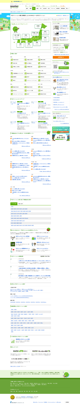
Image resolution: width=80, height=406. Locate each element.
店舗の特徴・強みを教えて (16, 179)
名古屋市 (15, 320)
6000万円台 (38, 302)
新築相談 (39, 384)
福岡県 (12, 225)
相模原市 (25, 314)
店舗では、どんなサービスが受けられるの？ (19, 176)
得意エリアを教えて (36, 153)
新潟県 (12, 213)
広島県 (12, 220)
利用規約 (45, 402)
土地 (48, 8)
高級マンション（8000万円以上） (27, 289)
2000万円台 (18, 302)
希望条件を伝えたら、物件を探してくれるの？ (41, 138)
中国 (32, 391)
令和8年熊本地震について (17, 1)
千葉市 (33, 314)
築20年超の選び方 (56, 99)
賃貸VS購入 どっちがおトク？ (58, 102)
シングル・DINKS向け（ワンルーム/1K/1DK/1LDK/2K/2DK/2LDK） (21, 295)
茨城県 (24, 211)
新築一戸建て (50, 383)
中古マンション (44, 383)
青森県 (15, 208)
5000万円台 (33, 302)
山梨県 (23, 213)
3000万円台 (23, 302)
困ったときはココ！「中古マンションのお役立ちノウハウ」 (24, 230)
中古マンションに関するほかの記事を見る (62, 109)
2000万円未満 (12, 302)
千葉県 (21, 211)
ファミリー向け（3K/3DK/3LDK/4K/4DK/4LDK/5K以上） (19, 297)
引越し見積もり (44, 384)
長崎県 (18, 225)
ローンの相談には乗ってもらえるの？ (18, 151)
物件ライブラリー (18, 385)
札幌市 (15, 309)
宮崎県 (26, 225)
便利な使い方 (59, 15)
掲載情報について (66, 15)
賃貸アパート (21, 383)
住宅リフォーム (27, 384)
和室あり (23, 291)
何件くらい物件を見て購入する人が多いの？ (40, 142)
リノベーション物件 (16, 384)
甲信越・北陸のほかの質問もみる (45, 171)
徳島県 (22, 325)
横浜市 (22, 314)
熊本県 (20, 225)
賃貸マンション (15, 383)
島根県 (20, 220)
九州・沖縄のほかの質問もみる (25, 195)
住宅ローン (12, 385)
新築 (30, 8)
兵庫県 (15, 218)
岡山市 (15, 327)
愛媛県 (12, 325)
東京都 (12, 211)
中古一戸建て (55, 383)
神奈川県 (15, 211)
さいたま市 (40, 314)
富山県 (15, 213)
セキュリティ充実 (36, 290)
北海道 (12, 206)
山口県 (23, 220)
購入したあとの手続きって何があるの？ (19, 141)
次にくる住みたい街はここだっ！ (59, 121)
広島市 (22, 327)
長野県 (26, 213)
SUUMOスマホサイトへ (64, 67)
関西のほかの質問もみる (47, 145)
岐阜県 (15, 215)
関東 (16, 391)
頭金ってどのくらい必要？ (16, 190)
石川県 (18, 213)
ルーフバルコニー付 (13, 291)
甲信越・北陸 (20, 391)
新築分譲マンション (37, 383)
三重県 (20, 215)
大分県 (23, 225)
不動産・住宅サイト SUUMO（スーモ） (17, 381)
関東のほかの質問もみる (26, 146)
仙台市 (25, 311)
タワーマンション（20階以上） (15, 289)
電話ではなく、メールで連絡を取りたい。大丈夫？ (21, 165)
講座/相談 (63, 8)
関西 (27, 391)
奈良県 (23, 218)
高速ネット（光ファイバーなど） (16, 290)
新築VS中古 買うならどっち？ (58, 104)
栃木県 (27, 211)
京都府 (18, 218)
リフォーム (53, 8)
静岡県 (18, 215)
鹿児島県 (29, 225)
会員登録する (61, 57)
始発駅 (27, 291)
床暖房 (41, 290)
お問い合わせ (58, 402)
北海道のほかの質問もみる (46, 158)
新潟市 (22, 318)
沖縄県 (32, 225)
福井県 (20, 213)
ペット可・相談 (25, 290)
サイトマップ (41, 402)
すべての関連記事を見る (65, 123)
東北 (14, 391)
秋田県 (20, 208)
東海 (24, 391)
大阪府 (12, 218)
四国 (29, 391)
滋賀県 (20, 218)
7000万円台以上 (43, 302)
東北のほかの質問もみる (26, 170)
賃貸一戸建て (26, 383)
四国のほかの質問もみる (26, 181)
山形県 (23, 208)
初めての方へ (35, 402)
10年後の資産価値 (56, 97)
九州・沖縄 (35, 391)
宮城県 (12, 208)
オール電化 (30, 290)
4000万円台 (28, 302)
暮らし (67, 8)
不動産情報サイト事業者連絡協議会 (27, 396)
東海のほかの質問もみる (26, 157)
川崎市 (19, 314)
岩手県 (18, 208)
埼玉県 (18, 211)
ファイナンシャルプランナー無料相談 (28, 385)
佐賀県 (15, 225)
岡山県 (15, 220)
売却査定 (58, 8)
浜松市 (26, 320)
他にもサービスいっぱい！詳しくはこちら (62, 54)
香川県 (15, 325)
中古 (34, 8)
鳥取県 (18, 220)
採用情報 (67, 402)
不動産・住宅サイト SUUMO (15, 11)
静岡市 (23, 320)
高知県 (18, 325)
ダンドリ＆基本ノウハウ (57, 77)
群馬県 (30, 211)
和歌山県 (26, 218)
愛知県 (12, 215)
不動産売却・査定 (34, 384)
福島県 (26, 208)
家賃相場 (31, 383)
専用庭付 (19, 291)
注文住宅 (44, 8)
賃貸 (27, 8)
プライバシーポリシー (52, 402)
